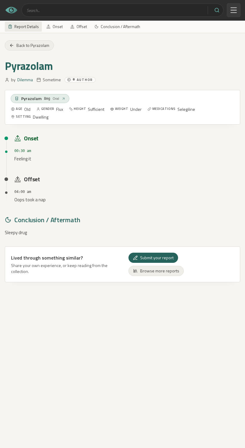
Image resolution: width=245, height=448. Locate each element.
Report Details (26, 27)
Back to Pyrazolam (32, 45)
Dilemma (25, 80)
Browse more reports (159, 271)
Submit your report (157, 257)
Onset (58, 27)
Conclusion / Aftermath (120, 27)
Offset (81, 27)
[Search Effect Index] (216, 10)
